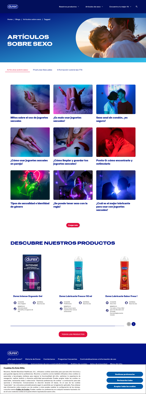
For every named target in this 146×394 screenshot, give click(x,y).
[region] (73, 379)
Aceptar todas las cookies (125, 386)
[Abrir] (137, 7)
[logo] (12, 7)
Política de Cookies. (23, 389)
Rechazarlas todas (125, 380)
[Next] (134, 324)
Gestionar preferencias (125, 374)
